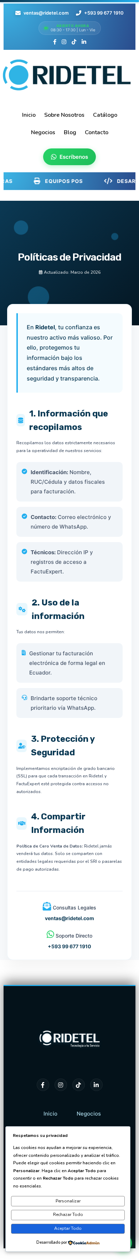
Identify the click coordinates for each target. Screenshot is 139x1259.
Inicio (50, 1113)
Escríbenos (74, 156)
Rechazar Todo (68, 1214)
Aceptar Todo (68, 1228)
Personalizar (68, 1201)
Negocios (89, 1113)
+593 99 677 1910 (104, 13)
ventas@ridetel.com (46, 13)
